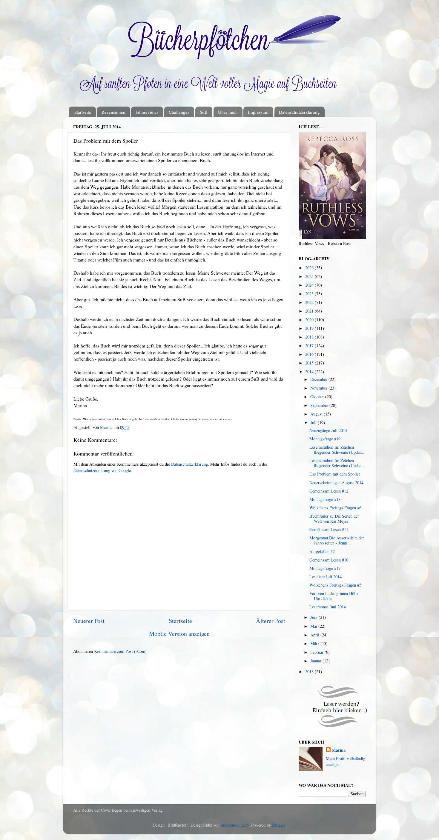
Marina (339, 750)
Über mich (228, 112)
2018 (310, 337)
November (319, 388)
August (317, 414)
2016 (310, 354)
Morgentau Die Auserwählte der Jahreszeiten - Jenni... (336, 540)
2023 (310, 293)
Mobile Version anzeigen (179, 634)
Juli (314, 422)
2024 (310, 285)
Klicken (203, 419)
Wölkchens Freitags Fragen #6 (335, 507)
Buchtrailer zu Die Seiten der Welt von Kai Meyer (334, 518)
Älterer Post (270, 621)
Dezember (319, 379)
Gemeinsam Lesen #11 (328, 529)
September (319, 405)
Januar (316, 661)
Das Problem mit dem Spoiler (334, 474)
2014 (310, 371)
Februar (317, 652)
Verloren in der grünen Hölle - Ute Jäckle (335, 595)
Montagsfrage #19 (324, 438)
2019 (310, 328)
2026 (310, 267)
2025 (310, 276)
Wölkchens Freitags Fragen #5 (335, 585)
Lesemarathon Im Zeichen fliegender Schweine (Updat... (336, 449)
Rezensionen (113, 112)
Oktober (317, 396)
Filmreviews (147, 112)
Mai (314, 626)
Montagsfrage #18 (324, 499)
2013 (310, 671)
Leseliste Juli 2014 (325, 576)
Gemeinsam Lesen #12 (328, 491)
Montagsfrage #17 (324, 568)
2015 (310, 363)
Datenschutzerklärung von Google (102, 470)
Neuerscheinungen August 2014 (336, 482)
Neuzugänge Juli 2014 (328, 430)
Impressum (258, 112)
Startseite (82, 112)
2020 (310, 319)
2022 (310, 302)
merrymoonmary (235, 825)
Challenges (179, 112)
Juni (314, 617)
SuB (204, 112)
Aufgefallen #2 (322, 551)
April (315, 635)
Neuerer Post (89, 621)
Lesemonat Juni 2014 (327, 607)
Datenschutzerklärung (299, 112)
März (315, 643)
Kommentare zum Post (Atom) (120, 651)
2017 (310, 345)
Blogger (278, 825)
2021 (310, 311)
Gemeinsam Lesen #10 (328, 560)
